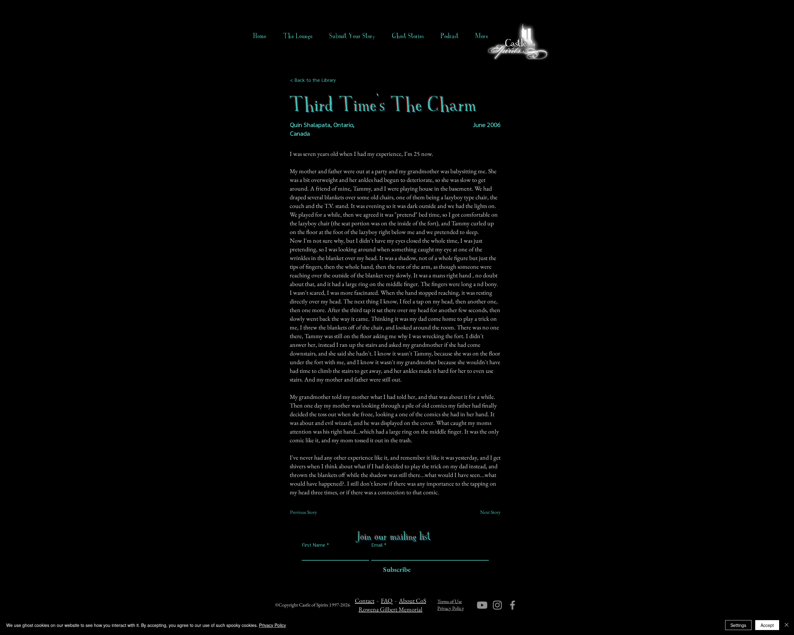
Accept (767, 625)
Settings (738, 625)
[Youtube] (482, 605)
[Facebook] (512, 605)
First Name (313, 544)
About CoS (412, 601)
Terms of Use (449, 601)
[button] (408, 36)
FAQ (386, 601)
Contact (364, 601)
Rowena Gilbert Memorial (390, 609)
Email (377, 544)
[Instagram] (497, 605)
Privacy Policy (450, 608)
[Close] (786, 625)
